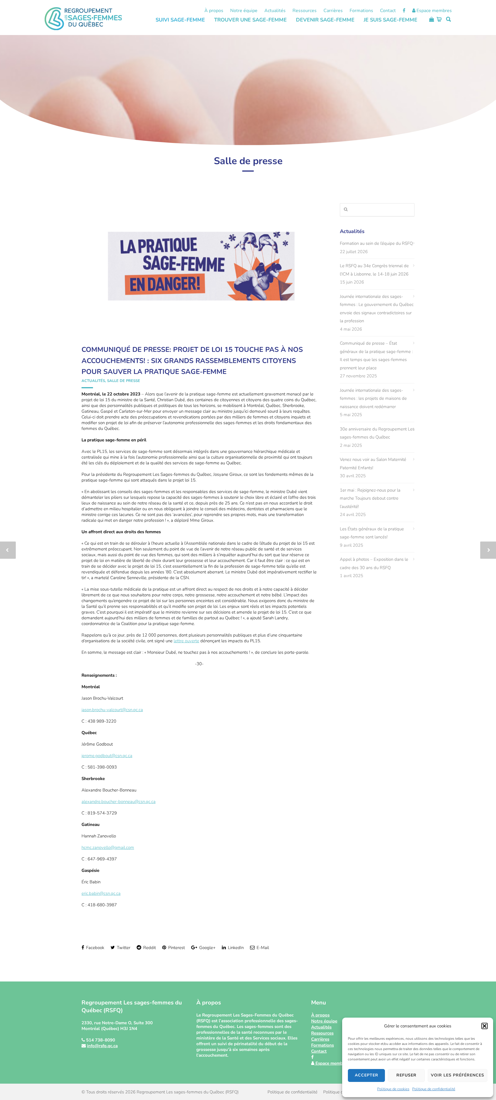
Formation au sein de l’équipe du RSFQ (376, 243)
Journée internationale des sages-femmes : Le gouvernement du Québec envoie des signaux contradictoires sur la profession (377, 309)
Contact (388, 10)
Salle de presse (123, 380)
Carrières (333, 10)
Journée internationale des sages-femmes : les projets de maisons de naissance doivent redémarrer (373, 398)
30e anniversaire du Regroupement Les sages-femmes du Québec (377, 433)
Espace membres (433, 10)
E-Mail (262, 947)
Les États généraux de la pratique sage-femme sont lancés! (372, 533)
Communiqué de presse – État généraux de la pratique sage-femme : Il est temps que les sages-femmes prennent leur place (376, 355)
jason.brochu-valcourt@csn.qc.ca (112, 710)
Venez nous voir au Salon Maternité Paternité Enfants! (373, 464)
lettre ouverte (186, 641)
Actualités (275, 10)
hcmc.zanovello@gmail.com (108, 847)
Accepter (366, 1075)
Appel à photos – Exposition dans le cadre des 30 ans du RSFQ (374, 563)
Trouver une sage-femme (250, 19)
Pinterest (176, 947)
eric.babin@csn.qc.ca (101, 893)
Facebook (94, 947)
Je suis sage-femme (390, 19)
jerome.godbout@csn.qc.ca (107, 755)
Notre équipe (243, 10)
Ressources (304, 10)
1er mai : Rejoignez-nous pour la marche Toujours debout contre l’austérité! (370, 498)
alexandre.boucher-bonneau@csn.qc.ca (119, 801)
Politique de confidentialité (433, 1089)
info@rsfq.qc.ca (102, 1046)
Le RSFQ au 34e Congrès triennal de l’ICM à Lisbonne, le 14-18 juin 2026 (374, 270)
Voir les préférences (457, 1075)
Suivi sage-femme (180, 19)
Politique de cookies (393, 1089)
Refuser (406, 1075)
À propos (213, 10)
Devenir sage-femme (325, 19)
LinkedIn (235, 947)
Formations (361, 10)
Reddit (149, 947)
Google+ (207, 947)
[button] (484, 1026)
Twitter (123, 947)
